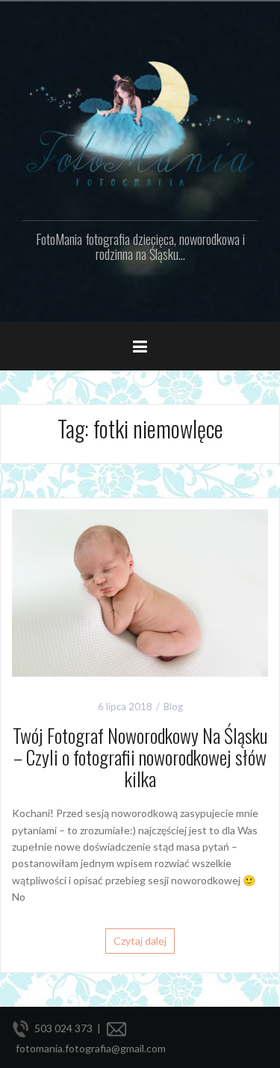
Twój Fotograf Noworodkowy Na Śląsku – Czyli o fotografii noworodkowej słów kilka (140, 756)
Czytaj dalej (140, 940)
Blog (173, 706)
